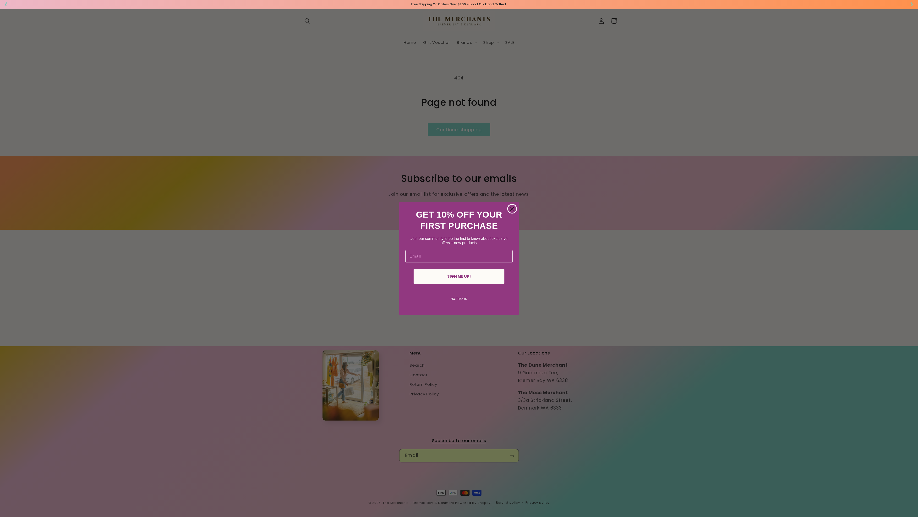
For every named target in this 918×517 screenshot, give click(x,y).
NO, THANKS (459, 299)
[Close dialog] (512, 208)
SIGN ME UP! (459, 276)
